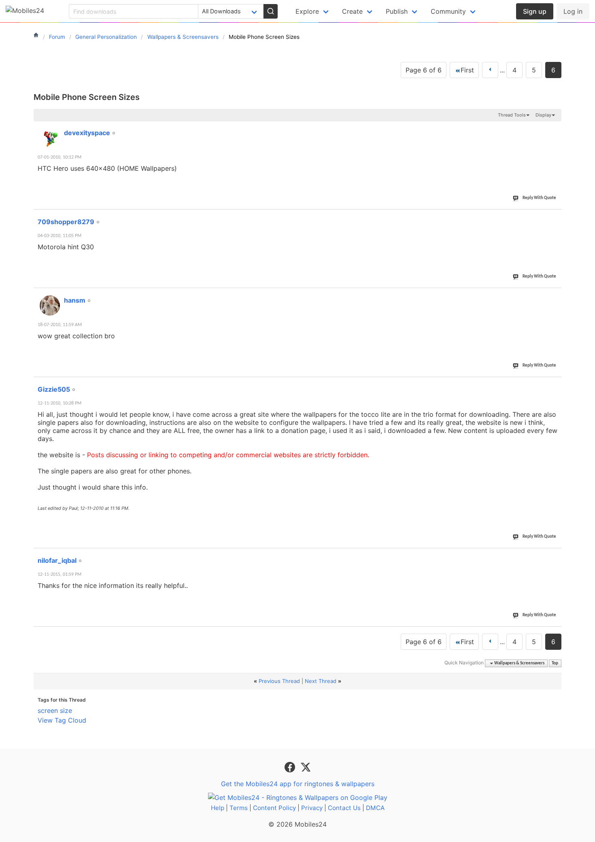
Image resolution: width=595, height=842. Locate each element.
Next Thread (320, 681)
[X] (305, 766)
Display (543, 115)
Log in (572, 11)
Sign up (534, 11)
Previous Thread (279, 681)
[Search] (270, 11)
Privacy (312, 808)
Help (217, 808)
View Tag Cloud (62, 720)
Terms (239, 808)
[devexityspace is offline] (50, 138)
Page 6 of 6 (424, 70)
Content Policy (274, 808)
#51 (553, 128)
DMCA (375, 808)
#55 (553, 556)
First (467, 70)
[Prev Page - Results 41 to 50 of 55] (490, 70)
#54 (553, 384)
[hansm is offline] (50, 305)
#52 (553, 217)
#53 (553, 295)
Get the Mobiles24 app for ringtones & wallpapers (297, 784)
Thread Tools (512, 115)
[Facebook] (291, 766)
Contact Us (344, 808)
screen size (55, 710)
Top (555, 663)
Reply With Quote (539, 198)
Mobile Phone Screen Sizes (87, 97)
